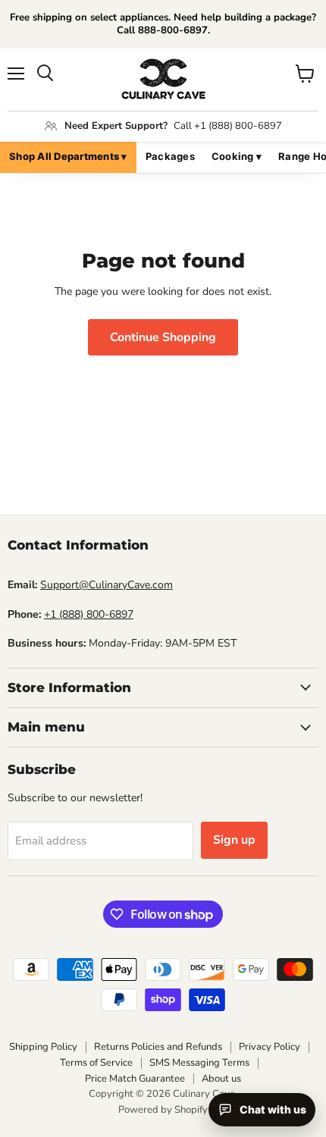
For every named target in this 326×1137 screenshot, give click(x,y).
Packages (170, 156)
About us (221, 1078)
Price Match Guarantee (135, 1078)
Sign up (234, 840)
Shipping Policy (43, 1047)
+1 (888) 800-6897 (88, 614)
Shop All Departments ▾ (68, 156)
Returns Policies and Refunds (158, 1047)
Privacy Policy (269, 1047)
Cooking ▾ (237, 156)
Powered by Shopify (163, 1110)
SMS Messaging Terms (199, 1063)
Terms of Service (96, 1063)
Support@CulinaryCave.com (106, 585)
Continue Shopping (163, 337)
